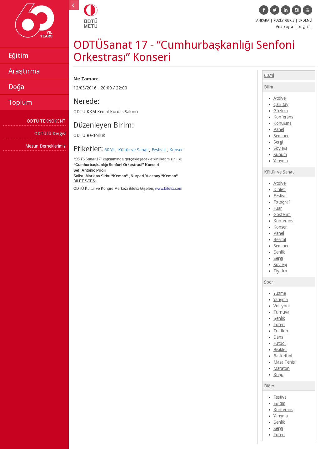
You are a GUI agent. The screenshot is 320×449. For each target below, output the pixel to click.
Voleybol (281, 305)
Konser (176, 149)
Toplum (20, 102)
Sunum (280, 154)
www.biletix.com (168, 188)
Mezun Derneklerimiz (45, 146)
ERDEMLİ (305, 20)
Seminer (281, 135)
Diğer (269, 385)
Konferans (283, 116)
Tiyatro (280, 270)
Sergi (278, 141)
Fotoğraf (281, 201)
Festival (159, 149)
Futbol (279, 343)
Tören (279, 324)
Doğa (16, 87)
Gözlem (280, 110)
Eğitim (18, 55)
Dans (278, 337)
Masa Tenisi (284, 362)
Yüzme (279, 293)
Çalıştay (280, 104)
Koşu (278, 374)
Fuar (277, 208)
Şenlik (279, 252)
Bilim (268, 86)
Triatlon (280, 330)
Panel (278, 129)
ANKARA (262, 20)
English (304, 26)
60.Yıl (109, 149)
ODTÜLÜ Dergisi (50, 133)
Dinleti (279, 189)
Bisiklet (280, 349)
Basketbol (282, 355)
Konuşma (282, 123)
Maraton (281, 368)
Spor (268, 282)
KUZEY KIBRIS (283, 20)
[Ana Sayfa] (94, 21)
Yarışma (280, 160)
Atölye (279, 98)
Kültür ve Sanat (133, 149)
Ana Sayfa (284, 26)
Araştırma (24, 71)
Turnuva (281, 312)
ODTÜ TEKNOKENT (46, 121)
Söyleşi (280, 148)
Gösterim (282, 214)
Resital (279, 239)
